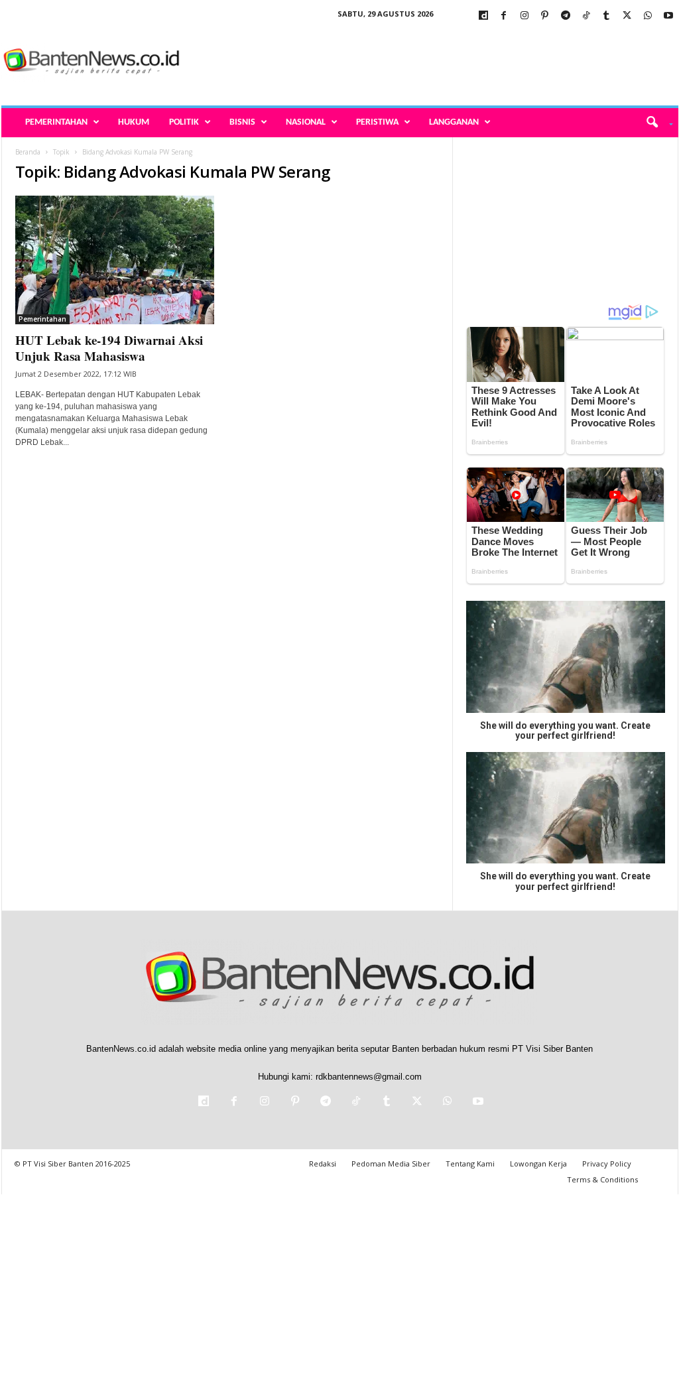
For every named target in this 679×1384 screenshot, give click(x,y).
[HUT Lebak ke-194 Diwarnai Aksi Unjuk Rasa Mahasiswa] (114, 260)
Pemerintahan (56, 122)
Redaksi (322, 1163)
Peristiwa (377, 122)
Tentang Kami (470, 1163)
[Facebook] (504, 16)
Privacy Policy (606, 1163)
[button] (654, 122)
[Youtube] (668, 16)
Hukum (133, 122)
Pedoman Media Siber (390, 1163)
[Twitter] (627, 16)
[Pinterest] (545, 16)
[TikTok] (586, 16)
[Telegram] (566, 16)
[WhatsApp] (648, 16)
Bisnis (242, 122)
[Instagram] (524, 16)
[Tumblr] (607, 16)
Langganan (454, 122)
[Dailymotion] (483, 16)
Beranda (27, 152)
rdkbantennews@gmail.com (369, 1077)
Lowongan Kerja (538, 1163)
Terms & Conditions (602, 1179)
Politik (184, 122)
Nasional (306, 122)
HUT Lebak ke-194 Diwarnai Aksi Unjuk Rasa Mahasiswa (109, 348)
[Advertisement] (437, 62)
